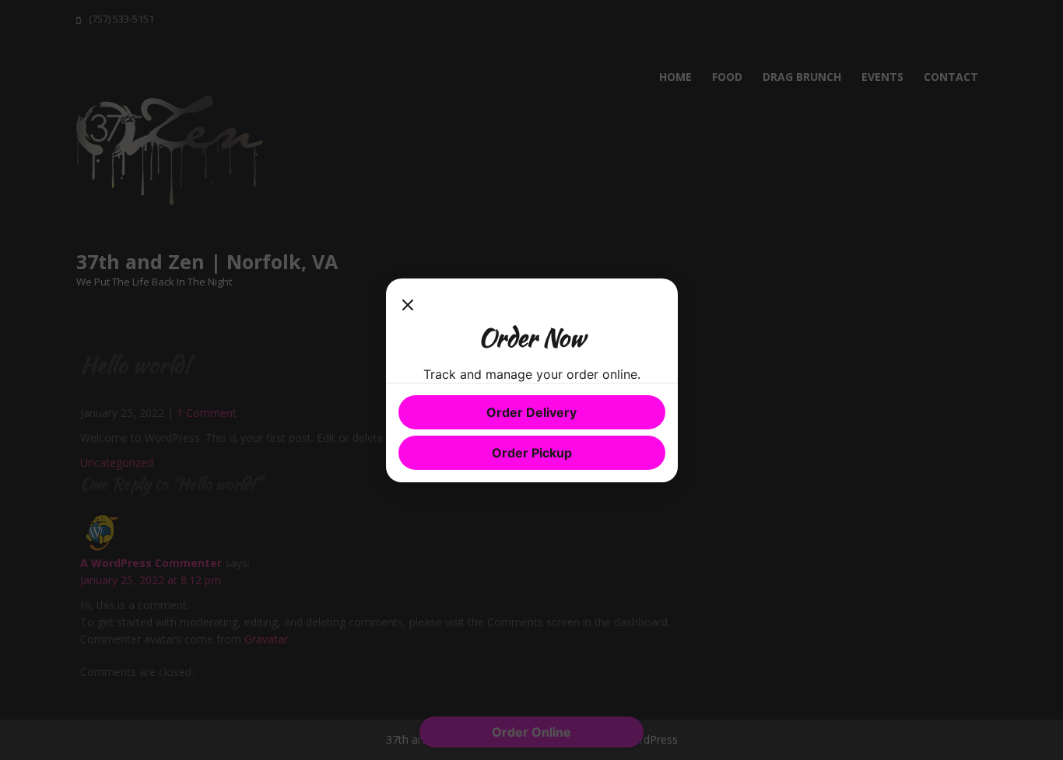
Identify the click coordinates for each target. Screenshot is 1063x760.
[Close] (407, 306)
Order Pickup (532, 453)
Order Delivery (531, 412)
